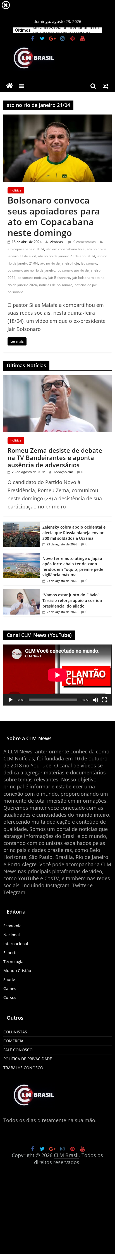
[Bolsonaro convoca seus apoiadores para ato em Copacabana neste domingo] (57, 118)
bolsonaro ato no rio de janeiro (31, 270)
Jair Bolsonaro (59, 277)
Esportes (11, 952)
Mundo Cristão (17, 970)
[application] (57, 675)
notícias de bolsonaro (55, 284)
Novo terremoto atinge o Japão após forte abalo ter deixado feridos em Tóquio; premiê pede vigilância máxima (72, 567)
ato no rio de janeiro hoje (59, 263)
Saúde (9, 979)
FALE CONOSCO (18, 1049)
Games (9, 988)
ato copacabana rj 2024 (26, 249)
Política (15, 190)
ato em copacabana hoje (65, 249)
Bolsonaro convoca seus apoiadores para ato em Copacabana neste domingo (54, 216)
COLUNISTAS (15, 1032)
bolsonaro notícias (32, 277)
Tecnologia (13, 961)
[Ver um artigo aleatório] (105, 86)
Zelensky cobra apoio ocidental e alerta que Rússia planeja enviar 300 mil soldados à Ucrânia (74, 532)
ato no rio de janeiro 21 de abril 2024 (66, 256)
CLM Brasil (66, 1155)
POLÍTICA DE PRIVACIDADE (27, 1058)
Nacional (11, 934)
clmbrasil (57, 241)
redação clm (64, 472)
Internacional (15, 943)
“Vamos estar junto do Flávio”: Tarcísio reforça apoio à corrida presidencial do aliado (72, 600)
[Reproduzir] (10, 700)
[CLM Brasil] (9, 86)
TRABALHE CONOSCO (23, 1067)
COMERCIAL (14, 1040)
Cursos (9, 997)
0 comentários (84, 241)
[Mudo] (95, 700)
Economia (12, 925)
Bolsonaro (89, 263)
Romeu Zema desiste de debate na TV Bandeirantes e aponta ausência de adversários (55, 457)
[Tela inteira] (104, 700)
